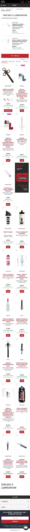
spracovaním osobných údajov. (18, 526)
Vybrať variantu (8, 110)
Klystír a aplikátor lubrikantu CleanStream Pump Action (19, 40)
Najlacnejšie (11, 61)
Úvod (2, 9)
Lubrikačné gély (19, 9)
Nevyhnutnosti (9, 9)
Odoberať (15, 521)
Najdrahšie (18, 61)
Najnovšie (25, 61)
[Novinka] (22, 75)
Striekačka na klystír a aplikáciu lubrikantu (18, 24)
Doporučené (4, 61)
